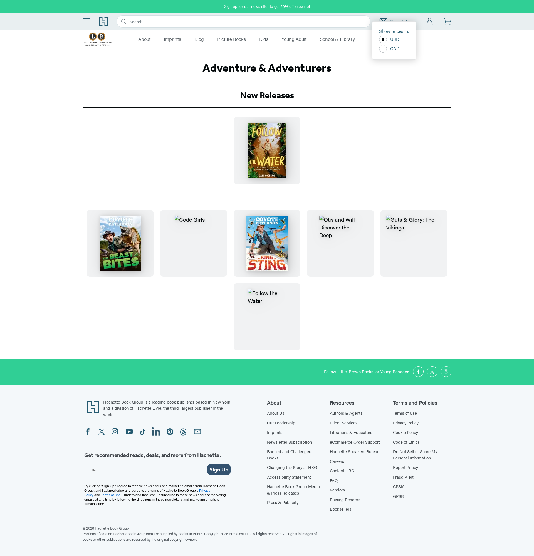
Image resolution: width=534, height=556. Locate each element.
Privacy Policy (406, 423)
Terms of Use (405, 413)
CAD (395, 48)
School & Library (337, 39)
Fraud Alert (403, 477)
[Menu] (86, 20)
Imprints (172, 39)
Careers (337, 461)
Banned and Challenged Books (289, 454)
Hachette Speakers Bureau (354, 451)
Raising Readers (345, 499)
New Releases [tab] (267, 95)
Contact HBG (342, 470)
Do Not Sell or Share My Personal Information (415, 454)
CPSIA (399, 486)
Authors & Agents (346, 413)
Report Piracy (405, 467)
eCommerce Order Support (355, 442)
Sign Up (218, 469)
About (144, 39)
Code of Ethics (406, 442)
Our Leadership (281, 423)
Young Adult (294, 39)
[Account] (430, 21)
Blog (199, 39)
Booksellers (340, 509)
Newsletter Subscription (289, 442)
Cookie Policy (405, 432)
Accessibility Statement (289, 477)
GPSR (398, 496)
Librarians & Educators (351, 432)
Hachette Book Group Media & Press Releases (293, 489)
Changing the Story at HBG (292, 467)
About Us (275, 413)
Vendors (337, 490)
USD (394, 39)
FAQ (334, 480)
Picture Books (231, 39)
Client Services (343, 423)
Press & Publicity (282, 502)
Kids (263, 39)
